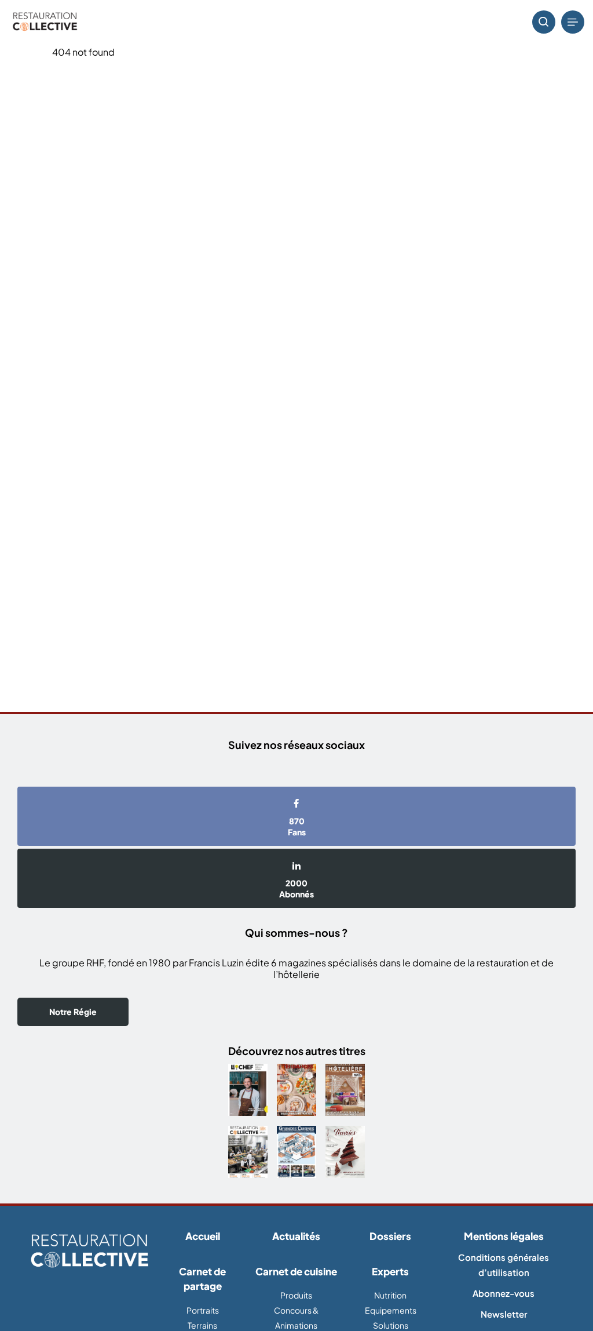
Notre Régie (73, 1011)
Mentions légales (504, 1236)
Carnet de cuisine (296, 1271)
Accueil (202, 1236)
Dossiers (390, 1236)
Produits (296, 1295)
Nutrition (390, 1295)
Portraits (202, 1310)
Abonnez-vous (504, 1293)
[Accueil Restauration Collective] (45, 22)
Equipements (390, 1310)
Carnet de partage (202, 1279)
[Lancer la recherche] (543, 22)
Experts (390, 1271)
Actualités (296, 1236)
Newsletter (504, 1313)
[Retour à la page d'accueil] (89, 1251)
